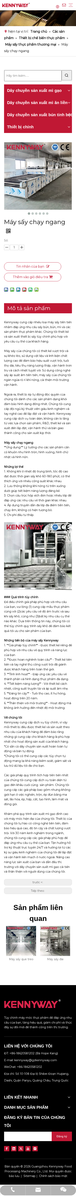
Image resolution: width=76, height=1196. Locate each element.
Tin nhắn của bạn (30, 266)
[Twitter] (21, 1148)
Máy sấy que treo (21, 959)
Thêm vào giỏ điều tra (30, 277)
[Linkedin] (13, 1148)
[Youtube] (28, 1148)
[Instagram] (35, 1148)
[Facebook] (6, 1148)
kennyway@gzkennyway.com (35, 1060)
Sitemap (29, 1176)
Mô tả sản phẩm (28, 308)
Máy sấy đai (55, 959)
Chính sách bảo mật (53, 1176)
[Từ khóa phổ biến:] (67, 75)
